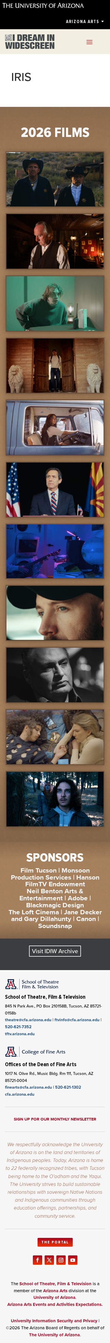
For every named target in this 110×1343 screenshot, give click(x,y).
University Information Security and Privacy (54, 1321)
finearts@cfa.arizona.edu (28, 1087)
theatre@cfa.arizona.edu (28, 1020)
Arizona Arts (82, 21)
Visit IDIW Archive (55, 951)
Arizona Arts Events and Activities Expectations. (55, 1304)
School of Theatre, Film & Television (55, 1284)
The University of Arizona (54, 1335)
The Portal (55, 1242)
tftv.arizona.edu (20, 1034)
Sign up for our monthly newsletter (55, 1119)
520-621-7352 (18, 1027)
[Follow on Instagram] (61, 1260)
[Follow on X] (49, 1260)
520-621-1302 (68, 1087)
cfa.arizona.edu (19, 1094)
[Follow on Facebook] (37, 1260)
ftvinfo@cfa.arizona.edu (77, 1020)
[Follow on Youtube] (72, 1260)
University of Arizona (54, 1297)
